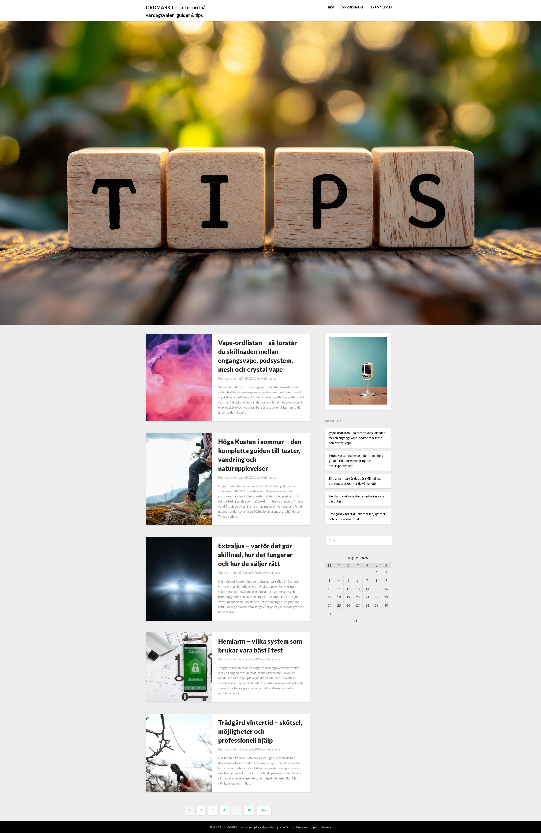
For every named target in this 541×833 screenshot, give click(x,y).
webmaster (269, 378)
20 (249, 810)
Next (264, 810)
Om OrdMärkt (352, 7)
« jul (356, 620)
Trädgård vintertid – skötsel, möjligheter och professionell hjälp (260, 731)
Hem (331, 7)
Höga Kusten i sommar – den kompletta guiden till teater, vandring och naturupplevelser (356, 461)
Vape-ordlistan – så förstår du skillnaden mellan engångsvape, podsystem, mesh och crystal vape (357, 438)
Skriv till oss (381, 7)
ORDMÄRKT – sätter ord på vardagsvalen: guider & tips (176, 11)
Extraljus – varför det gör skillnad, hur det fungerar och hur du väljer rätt (255, 554)
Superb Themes (320, 827)
